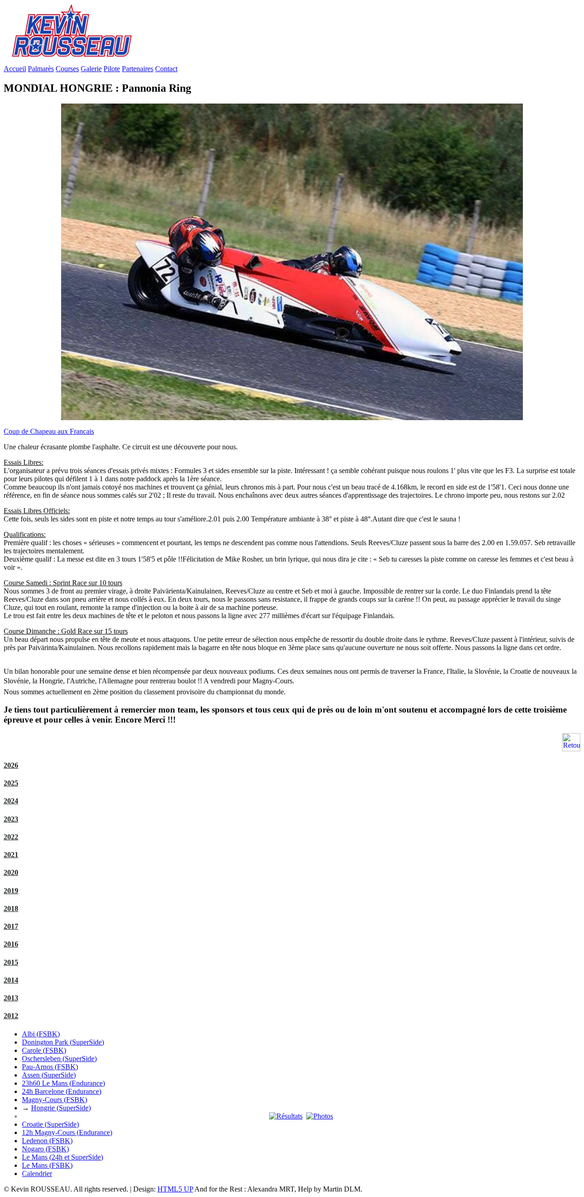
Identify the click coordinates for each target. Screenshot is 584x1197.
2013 (11, 998)
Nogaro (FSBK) (45, 1149)
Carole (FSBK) (44, 1050)
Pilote (112, 69)
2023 (11, 819)
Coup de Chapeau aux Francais (49, 431)
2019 (11, 891)
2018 (11, 908)
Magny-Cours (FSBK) (54, 1099)
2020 (11, 872)
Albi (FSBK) (41, 1034)
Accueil (15, 69)
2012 (11, 1016)
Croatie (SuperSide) (50, 1124)
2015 (11, 962)
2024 (11, 801)
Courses (67, 69)
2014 (11, 980)
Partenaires (137, 69)
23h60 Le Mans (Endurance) (63, 1083)
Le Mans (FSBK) (47, 1165)
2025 (11, 783)
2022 (11, 837)
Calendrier (37, 1173)
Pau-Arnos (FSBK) (50, 1067)
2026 (11, 765)
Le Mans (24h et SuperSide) (62, 1157)
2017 (11, 926)
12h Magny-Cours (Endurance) (67, 1132)
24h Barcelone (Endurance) (61, 1091)
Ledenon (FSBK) (47, 1141)
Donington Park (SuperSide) (63, 1042)
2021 (11, 855)
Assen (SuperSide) (49, 1075)
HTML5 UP (175, 1189)
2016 (11, 944)
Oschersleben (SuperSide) (59, 1058)
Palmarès (41, 69)
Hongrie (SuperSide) (61, 1108)
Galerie (91, 69)
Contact (166, 69)
